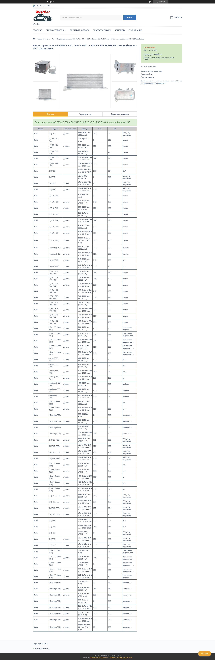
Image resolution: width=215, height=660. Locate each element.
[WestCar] (46, 15)
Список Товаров (55, 30)
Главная (37, 30)
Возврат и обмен (102, 30)
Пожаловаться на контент (99, 658)
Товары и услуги (43, 39)
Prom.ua (118, 655)
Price (53, 39)
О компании (135, 30)
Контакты (120, 30)
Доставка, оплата (79, 30)
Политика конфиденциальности (120, 658)
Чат (206, 654)
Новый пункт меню (42, 649)
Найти (129, 17)
